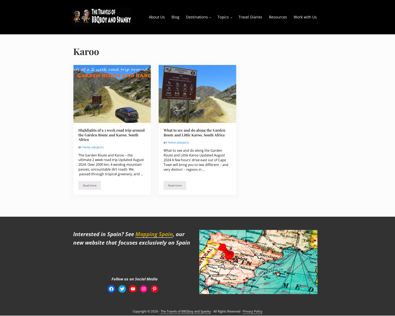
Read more (92, 186)
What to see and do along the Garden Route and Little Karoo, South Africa (194, 132)
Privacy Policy (253, 311)
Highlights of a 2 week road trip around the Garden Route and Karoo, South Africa (111, 135)
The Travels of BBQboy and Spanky (186, 311)
